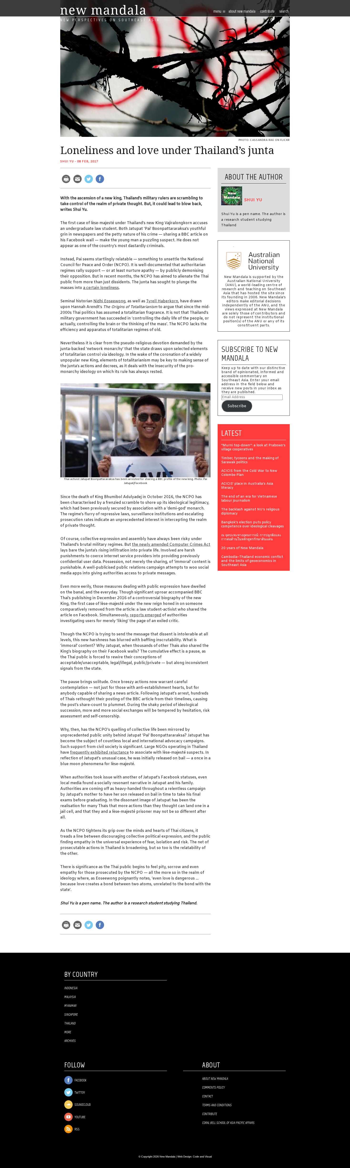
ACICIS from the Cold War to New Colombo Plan (249, 473)
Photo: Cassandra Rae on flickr (264, 140)
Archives (70, 1041)
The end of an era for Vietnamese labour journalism (249, 499)
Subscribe (236, 406)
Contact (207, 1096)
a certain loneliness (101, 287)
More (67, 1032)
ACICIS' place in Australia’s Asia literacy (247, 486)
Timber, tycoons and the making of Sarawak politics (250, 461)
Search (284, 11)
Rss (77, 1129)
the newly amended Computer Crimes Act (171, 544)
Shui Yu (67, 162)
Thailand (70, 1023)
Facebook (80, 1080)
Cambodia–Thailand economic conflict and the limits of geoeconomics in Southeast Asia (252, 561)
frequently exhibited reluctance (99, 752)
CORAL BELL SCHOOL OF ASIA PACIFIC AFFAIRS (228, 1123)
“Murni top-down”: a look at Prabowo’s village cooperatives (253, 448)
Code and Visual (202, 1156)
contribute (267, 11)
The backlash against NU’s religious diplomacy (250, 512)
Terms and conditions (217, 1105)
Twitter (79, 1093)
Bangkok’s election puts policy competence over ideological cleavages (252, 525)
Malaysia (70, 997)
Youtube (79, 1117)
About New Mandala (242, 11)
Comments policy (213, 1088)
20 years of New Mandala (242, 548)
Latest (231, 433)
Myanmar (70, 1006)
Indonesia (70, 988)
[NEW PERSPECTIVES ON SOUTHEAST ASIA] (103, 10)
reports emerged (145, 615)
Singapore (71, 1015)
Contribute (209, 1114)
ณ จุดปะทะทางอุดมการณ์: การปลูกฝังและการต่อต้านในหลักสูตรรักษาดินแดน (251, 538)
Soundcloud (82, 1105)
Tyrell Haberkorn (162, 301)
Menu (217, 11)
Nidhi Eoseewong (109, 301)
